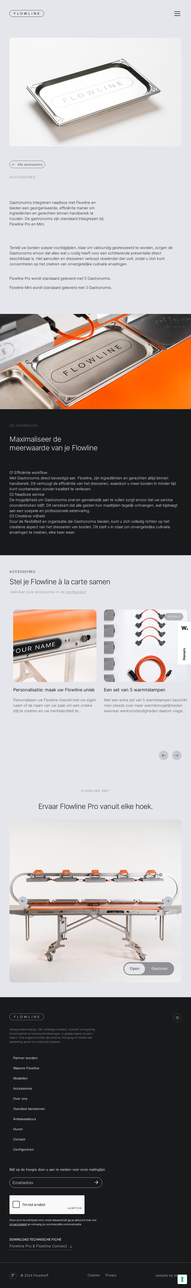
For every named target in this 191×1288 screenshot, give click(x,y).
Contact (19, 1139)
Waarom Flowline (26, 1068)
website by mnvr (169, 1275)
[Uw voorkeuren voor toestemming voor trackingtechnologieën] (182, 1279)
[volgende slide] (177, 755)
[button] (176, 14)
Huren (18, 1129)
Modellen (20, 1078)
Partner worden (25, 1058)
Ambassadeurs (24, 1119)
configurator (75, 592)
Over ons (20, 1099)
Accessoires (22, 1088)
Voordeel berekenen (29, 1109)
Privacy (110, 1275)
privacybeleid (18, 1224)
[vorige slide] (163, 755)
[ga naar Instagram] (177, 1017)
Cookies (94, 1275)
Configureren (23, 1149)
